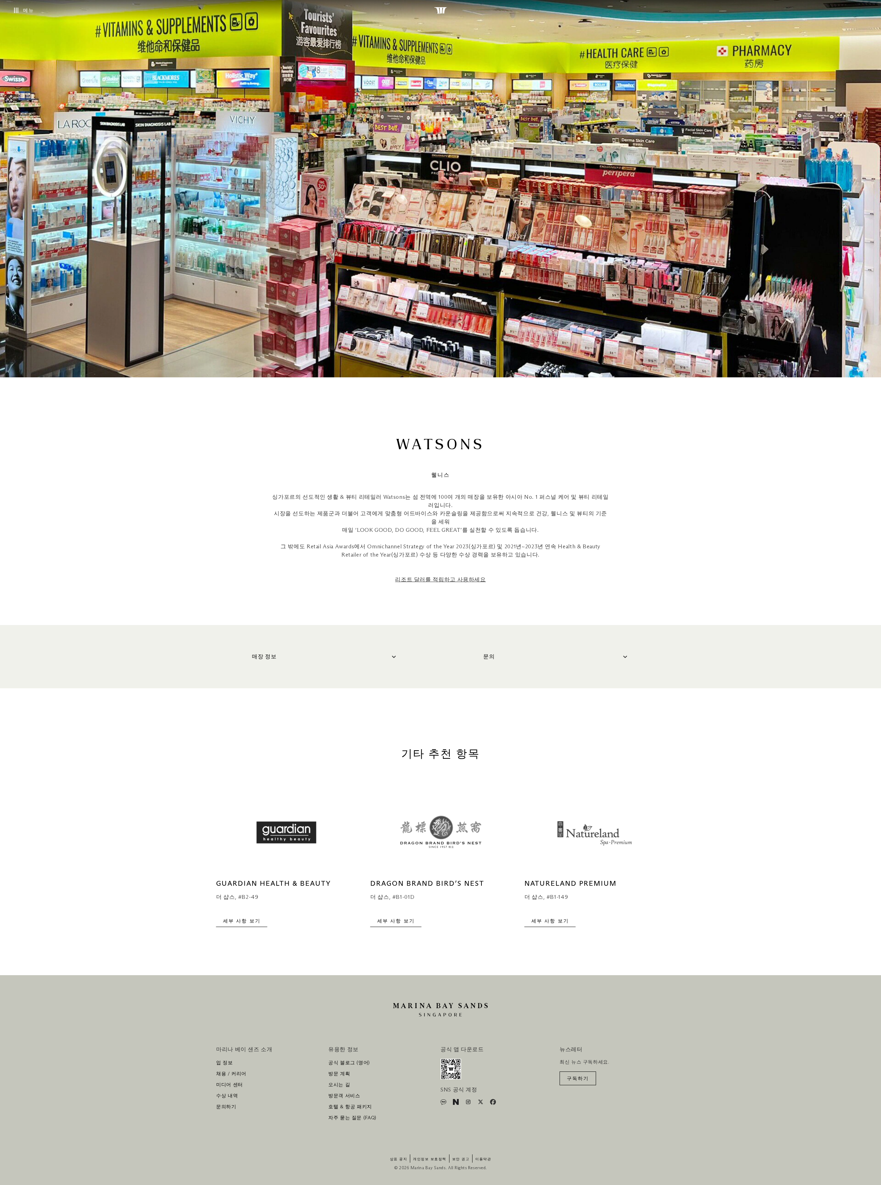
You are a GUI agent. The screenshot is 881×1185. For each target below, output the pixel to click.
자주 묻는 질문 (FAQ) (352, 1118)
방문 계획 (339, 1073)
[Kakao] (444, 1103)
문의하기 (226, 1107)
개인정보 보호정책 (429, 1159)
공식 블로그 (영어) (349, 1062)
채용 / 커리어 (231, 1073)
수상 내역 (227, 1096)
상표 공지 (398, 1159)
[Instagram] (469, 1103)
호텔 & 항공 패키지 (350, 1107)
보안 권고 (461, 1159)
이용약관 (483, 1159)
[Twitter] (481, 1103)
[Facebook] (493, 1103)
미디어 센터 (229, 1084)
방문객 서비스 (344, 1096)
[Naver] (456, 1103)
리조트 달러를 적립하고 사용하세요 (440, 579)
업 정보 (224, 1062)
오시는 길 (339, 1084)
